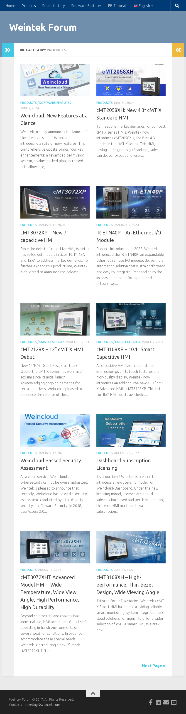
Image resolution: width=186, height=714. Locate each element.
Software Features (86, 6)
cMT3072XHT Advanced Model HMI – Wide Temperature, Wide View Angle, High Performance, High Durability (49, 592)
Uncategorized (127, 342)
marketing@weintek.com (41, 705)
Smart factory (53, 6)
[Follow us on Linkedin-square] (159, 702)
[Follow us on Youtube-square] (174, 702)
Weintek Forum (43, 27)
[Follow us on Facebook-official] (151, 702)
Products (29, 6)
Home (10, 6)
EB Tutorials (117, 6)
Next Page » (154, 665)
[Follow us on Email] (166, 702)
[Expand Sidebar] (8, 50)
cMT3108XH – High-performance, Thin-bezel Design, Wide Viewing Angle (127, 584)
